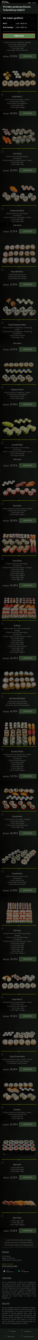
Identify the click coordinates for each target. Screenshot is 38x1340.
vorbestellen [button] (19, 36)
